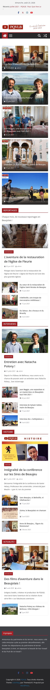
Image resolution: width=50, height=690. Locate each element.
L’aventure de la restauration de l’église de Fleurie (24, 259)
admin (19, 68)
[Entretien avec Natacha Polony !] (25, 89)
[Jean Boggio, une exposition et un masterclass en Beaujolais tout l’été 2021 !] (25, 122)
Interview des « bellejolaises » (17, 198)
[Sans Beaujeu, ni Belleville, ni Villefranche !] (10, 500)
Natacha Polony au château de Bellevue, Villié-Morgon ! (32, 607)
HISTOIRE (7, 464)
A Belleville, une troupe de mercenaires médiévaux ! (30, 298)
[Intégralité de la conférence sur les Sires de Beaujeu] (25, 449)
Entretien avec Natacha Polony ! (18, 98)
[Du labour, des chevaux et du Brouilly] (10, 314)
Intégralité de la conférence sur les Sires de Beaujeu (23, 472)
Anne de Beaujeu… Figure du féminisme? (31, 524)
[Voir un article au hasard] (45, 36)
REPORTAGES (9, 252)
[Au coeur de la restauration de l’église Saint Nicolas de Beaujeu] (10, 288)
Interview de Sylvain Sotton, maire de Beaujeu (25, 164)
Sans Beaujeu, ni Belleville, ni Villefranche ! (32, 498)
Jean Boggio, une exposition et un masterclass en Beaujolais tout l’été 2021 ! (25, 129)
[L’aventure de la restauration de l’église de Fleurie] (25, 236)
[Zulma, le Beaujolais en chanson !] (10, 513)
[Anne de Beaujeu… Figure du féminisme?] (10, 526)
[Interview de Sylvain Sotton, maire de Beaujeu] (25, 155)
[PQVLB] (5, 36)
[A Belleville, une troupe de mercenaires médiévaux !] (10, 301)
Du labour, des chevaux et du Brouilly (32, 312)
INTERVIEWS (8, 357)
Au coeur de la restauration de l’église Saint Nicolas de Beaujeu (33, 286)
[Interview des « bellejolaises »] (25, 189)
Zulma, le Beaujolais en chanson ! (33, 511)
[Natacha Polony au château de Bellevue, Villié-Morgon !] (10, 609)
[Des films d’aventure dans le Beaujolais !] (25, 47)
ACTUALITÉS (8, 60)
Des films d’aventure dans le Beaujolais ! (22, 64)
